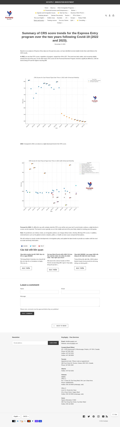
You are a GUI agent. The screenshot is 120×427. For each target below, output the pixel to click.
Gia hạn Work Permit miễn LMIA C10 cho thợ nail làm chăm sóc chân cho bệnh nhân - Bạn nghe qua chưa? (59, 256)
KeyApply (105, 421)
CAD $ (25, 416)
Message (23, 296)
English (16, 416)
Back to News (61, 325)
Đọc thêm (26, 268)
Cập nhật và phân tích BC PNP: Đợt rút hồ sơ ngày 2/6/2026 (32, 255)
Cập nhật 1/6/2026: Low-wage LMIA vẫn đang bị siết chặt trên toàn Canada (86, 255)
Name (22, 288)
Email (63, 288)
